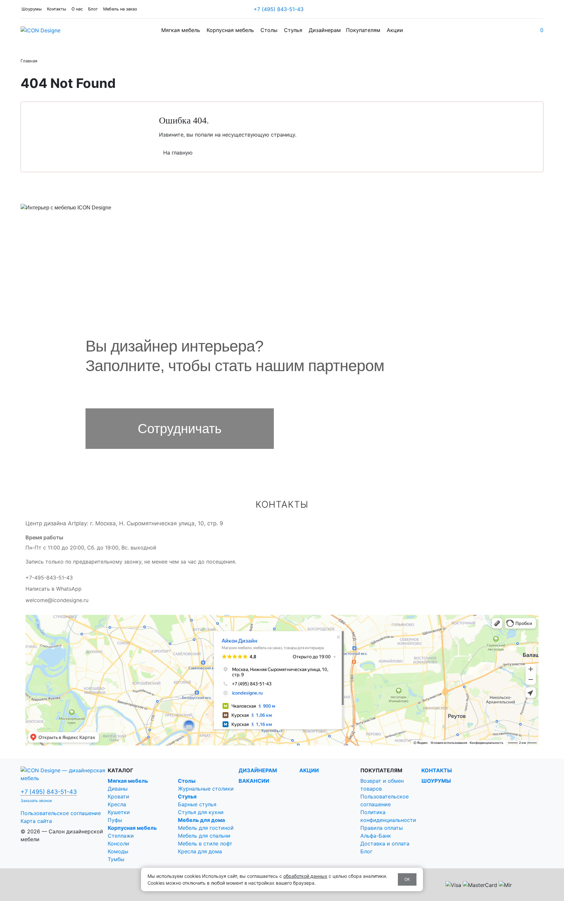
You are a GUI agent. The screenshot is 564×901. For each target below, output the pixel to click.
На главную (178, 152)
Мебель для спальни (204, 835)
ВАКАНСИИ (254, 781)
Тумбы (116, 859)
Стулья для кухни (201, 812)
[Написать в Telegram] (309, 9)
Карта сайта (36, 821)
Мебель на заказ (120, 9)
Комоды (118, 851)
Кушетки (119, 812)
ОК (407, 879)
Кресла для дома (200, 851)
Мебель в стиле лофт (205, 843)
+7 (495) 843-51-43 (279, 9)
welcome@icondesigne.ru (56, 600)
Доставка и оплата (384, 843)
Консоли (118, 843)
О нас (77, 9)
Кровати (118, 796)
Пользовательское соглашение (61, 813)
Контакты (56, 9)
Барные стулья (197, 804)
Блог (93, 9)
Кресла (117, 804)
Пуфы (115, 820)
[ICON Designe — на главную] (64, 773)
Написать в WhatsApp (53, 588)
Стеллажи (121, 835)
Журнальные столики (206, 788)
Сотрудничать (180, 428)
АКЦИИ (309, 770)
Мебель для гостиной (206, 828)
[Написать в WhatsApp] (308, 9)
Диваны (118, 788)
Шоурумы (32, 9)
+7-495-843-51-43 (49, 577)
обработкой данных (305, 876)
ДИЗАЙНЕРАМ (258, 770)
